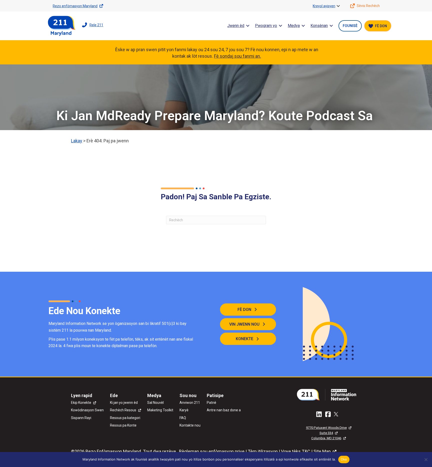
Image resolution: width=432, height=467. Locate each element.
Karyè (184, 410)
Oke (344, 459)
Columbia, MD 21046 (326, 438)
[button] (338, 6)
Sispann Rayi (81, 418)
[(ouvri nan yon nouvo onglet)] (328, 394)
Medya (294, 25)
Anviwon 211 (190, 403)
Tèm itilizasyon (263, 451)
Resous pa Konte (123, 425)
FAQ (183, 418)
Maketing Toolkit (160, 410)
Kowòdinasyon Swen (87, 410)
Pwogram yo (266, 25)
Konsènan (319, 25)
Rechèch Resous (123, 410)
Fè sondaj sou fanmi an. (237, 56)
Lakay (76, 140)
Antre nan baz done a (224, 410)
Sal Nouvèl (155, 403)
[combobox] (216, 220)
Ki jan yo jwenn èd (124, 403)
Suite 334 (326, 433)
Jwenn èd (235, 25)
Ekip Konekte (81, 403)
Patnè (211, 403)
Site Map (322, 451)
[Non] (425, 459)
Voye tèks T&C (295, 451)
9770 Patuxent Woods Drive (326, 428)
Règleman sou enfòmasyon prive (211, 451)
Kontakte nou (190, 425)
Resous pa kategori (125, 418)
